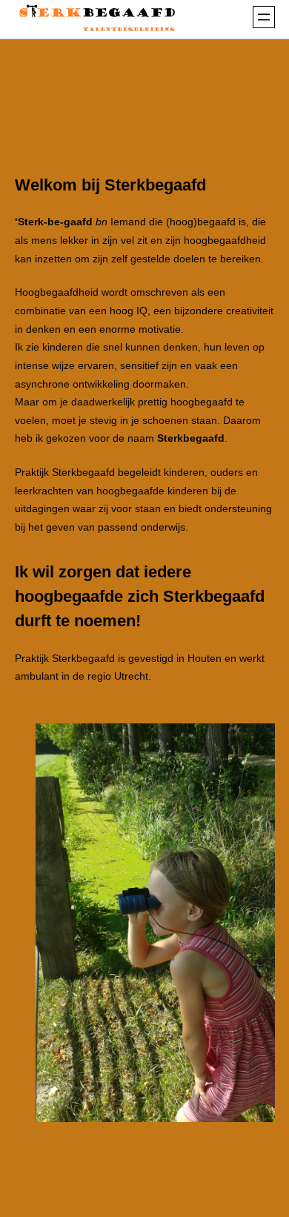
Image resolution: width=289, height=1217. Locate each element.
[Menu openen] (264, 17)
